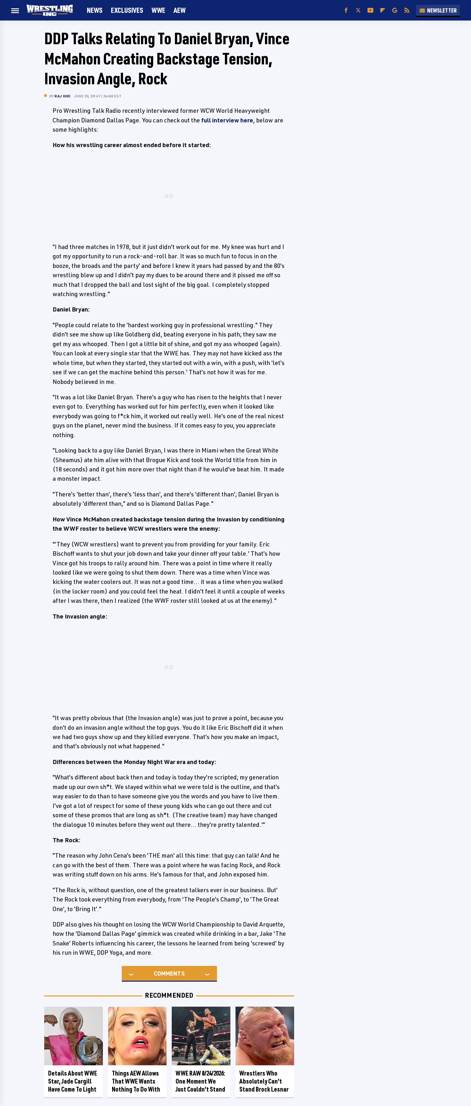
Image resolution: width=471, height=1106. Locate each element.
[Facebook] (346, 10)
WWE (158, 10)
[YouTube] (370, 10)
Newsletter (442, 10)
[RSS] (407, 10)
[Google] (395, 10)
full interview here (227, 120)
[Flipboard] (382, 10)
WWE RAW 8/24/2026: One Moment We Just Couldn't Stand (200, 1081)
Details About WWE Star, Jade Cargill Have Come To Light (72, 1081)
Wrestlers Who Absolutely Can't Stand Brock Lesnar (264, 1081)
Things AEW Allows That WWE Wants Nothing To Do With (136, 1081)
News (95, 10)
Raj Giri (62, 96)
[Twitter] (358, 10)
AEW (180, 10)
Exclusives (127, 10)
